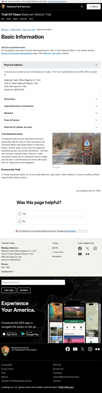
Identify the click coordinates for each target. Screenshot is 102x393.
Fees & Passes (11, 120)
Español (57, 256)
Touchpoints (70, 231)
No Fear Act (58, 369)
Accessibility (6, 364)
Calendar (23, 19)
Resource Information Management (16, 53)
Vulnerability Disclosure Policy (66, 377)
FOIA (3, 373)
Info (2, 19)
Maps (15, 19)
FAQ (56, 248)
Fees (31, 19)
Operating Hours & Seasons (18, 106)
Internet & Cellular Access (18, 127)
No (24, 221)
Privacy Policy (7, 369)
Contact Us (7, 271)
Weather (8, 113)
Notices (4, 377)
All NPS (24, 290)
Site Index (58, 252)
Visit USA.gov (66, 387)
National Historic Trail (26, 14)
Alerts (8, 19)
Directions (9, 99)
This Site (9, 290)
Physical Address (13, 65)
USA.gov (57, 380)
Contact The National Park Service (16, 380)
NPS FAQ (57, 364)
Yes (24, 213)
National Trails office (52, 53)
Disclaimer (57, 373)
